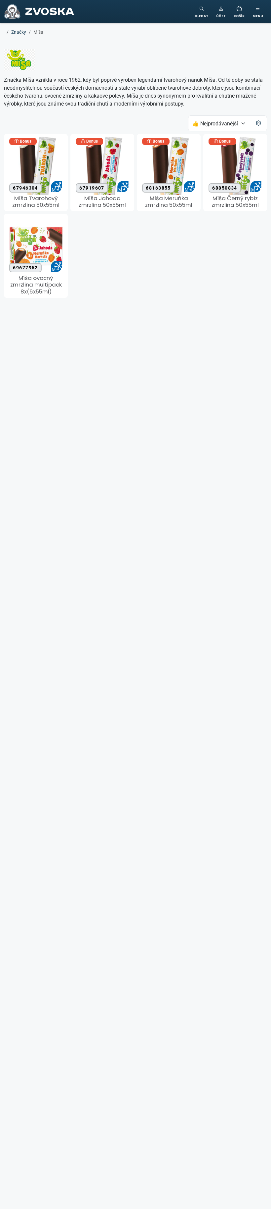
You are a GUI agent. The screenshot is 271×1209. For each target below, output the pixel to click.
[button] (221, 11)
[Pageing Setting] (258, 123)
